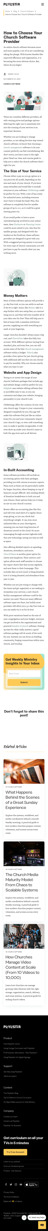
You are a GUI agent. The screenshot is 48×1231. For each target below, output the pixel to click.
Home (7, 11)
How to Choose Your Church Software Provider (23, 14)
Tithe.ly (30, 352)
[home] (14, 4)
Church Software (27, 11)
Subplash (8, 388)
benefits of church (20, 626)
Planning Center (33, 224)
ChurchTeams (10, 554)
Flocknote (18, 224)
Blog (15, 11)
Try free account (15, 1152)
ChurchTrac (17, 338)
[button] (43, 4)
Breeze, (32, 307)
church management (13, 147)
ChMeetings (33, 190)
